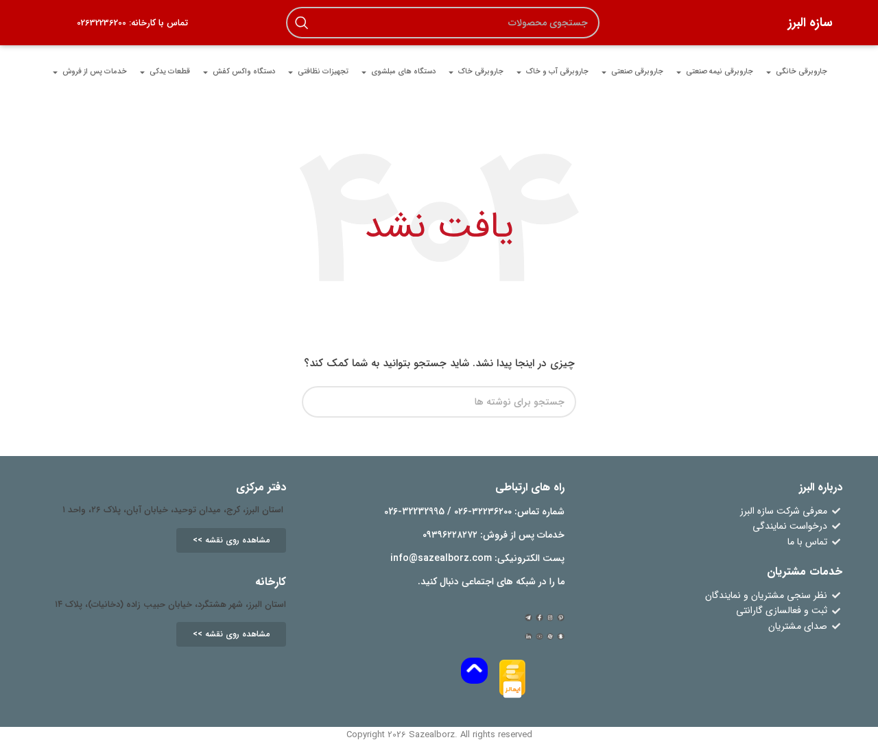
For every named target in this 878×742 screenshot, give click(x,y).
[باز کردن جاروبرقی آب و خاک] (519, 72)
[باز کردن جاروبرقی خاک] (451, 72)
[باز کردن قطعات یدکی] (142, 72)
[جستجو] (302, 22)
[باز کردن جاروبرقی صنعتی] (604, 72)
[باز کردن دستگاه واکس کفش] (205, 72)
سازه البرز (810, 22)
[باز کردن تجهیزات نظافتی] (290, 72)
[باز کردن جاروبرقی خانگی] (768, 72)
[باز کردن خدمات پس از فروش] (55, 72)
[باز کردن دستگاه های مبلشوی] (364, 72)
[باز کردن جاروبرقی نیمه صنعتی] (679, 72)
